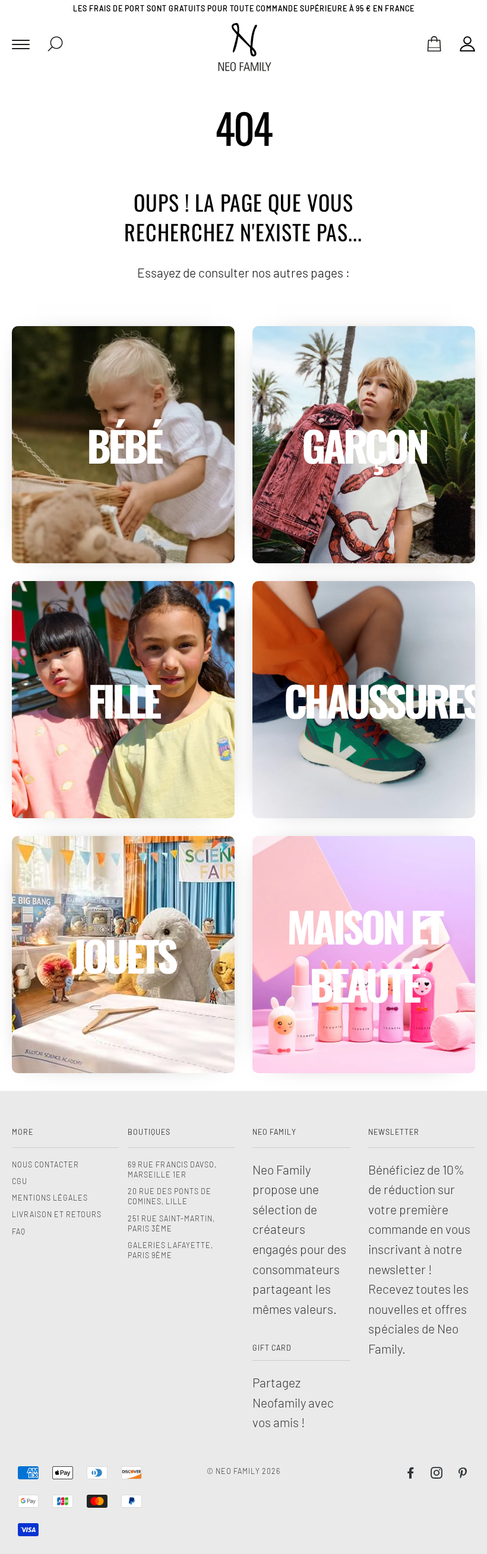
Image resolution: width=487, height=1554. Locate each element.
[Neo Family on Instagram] (437, 1474)
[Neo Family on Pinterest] (463, 1474)
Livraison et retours (57, 1214)
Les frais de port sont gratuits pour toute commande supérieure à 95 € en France (244, 8)
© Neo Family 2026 (243, 1471)
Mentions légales (50, 1198)
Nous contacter (45, 1164)
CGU (19, 1181)
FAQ (19, 1231)
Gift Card (272, 1348)
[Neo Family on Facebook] (410, 1474)
